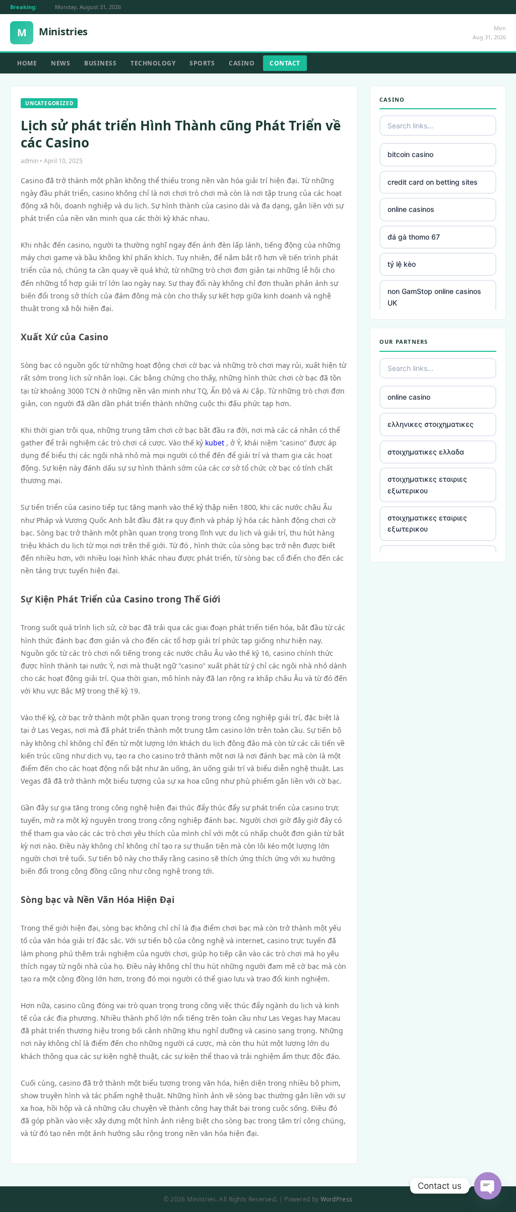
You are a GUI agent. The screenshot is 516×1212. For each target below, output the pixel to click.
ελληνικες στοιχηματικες (431, 424)
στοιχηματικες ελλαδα (426, 451)
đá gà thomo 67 (414, 237)
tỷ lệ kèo (402, 264)
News (60, 63)
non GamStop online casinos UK (434, 297)
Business (100, 63)
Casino (241, 63)
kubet (214, 442)
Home (27, 63)
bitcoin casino (410, 154)
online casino (409, 397)
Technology (153, 63)
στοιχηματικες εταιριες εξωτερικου (427, 484)
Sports (202, 63)
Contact (285, 63)
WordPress (336, 1199)
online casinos (411, 209)
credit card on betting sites (433, 182)
